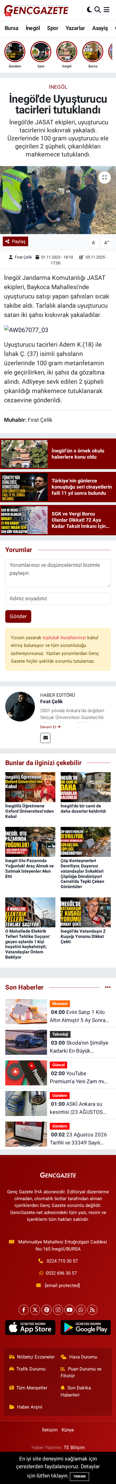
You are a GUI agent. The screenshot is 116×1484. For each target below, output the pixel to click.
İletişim (50, 1430)
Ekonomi (59, 1003)
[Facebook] (24, 1310)
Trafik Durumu (30, 1369)
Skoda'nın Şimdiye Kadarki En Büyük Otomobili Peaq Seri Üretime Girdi (79, 1047)
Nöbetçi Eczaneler (36, 1357)
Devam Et (48, 727)
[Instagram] (58, 1310)
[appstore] (30, 1329)
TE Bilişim (74, 1447)
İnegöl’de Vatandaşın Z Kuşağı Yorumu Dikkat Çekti (83, 936)
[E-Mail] (45, 738)
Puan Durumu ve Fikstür (81, 1372)
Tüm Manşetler (31, 1388)
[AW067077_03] (26, 329)
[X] (35, 1310)
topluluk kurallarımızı (65, 637)
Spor (52, 28)
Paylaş (19, 241)
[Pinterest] (46, 1310)
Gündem (59, 1095)
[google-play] (85, 1329)
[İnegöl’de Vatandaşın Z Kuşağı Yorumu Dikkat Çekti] (86, 912)
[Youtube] (69, 1310)
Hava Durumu (83, 1357)
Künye (68, 1430)
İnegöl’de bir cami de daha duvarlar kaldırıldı (83, 808)
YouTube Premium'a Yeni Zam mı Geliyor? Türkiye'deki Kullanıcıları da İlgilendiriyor (77, 1077)
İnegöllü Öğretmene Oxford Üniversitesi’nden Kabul (29, 811)
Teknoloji (60, 1034)
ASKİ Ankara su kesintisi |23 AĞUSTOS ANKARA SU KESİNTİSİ (76, 1108)
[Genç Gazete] (36, 10)
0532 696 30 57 (61, 1273)
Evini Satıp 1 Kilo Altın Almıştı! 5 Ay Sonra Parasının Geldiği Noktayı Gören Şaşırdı (79, 1016)
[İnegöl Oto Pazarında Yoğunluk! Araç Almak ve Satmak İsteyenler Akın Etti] (30, 841)
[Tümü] (108, 987)
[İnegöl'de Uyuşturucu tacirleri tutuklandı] (58, 200)
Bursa (11, 28)
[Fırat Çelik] (20, 706)
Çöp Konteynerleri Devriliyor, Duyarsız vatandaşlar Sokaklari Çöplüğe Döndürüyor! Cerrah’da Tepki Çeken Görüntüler (82, 873)
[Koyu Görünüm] (89, 10)
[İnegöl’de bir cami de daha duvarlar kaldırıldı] (86, 787)
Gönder (18, 616)
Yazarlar (75, 28)
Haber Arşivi (29, 1407)
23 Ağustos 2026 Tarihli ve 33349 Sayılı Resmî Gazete (78, 1139)
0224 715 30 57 (62, 1261)
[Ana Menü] (107, 10)
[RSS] (92, 1310)
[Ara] (97, 10)
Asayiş (100, 28)
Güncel (58, 1065)
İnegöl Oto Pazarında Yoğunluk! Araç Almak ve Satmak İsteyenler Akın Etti (29, 868)
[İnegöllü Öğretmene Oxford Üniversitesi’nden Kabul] (30, 787)
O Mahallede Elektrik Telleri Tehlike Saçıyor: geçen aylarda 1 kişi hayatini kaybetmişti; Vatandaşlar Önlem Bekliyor (27, 944)
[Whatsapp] (81, 1310)
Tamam (79, 1476)
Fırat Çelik (23, 257)
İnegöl (33, 28)
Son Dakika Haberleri (76, 1391)
